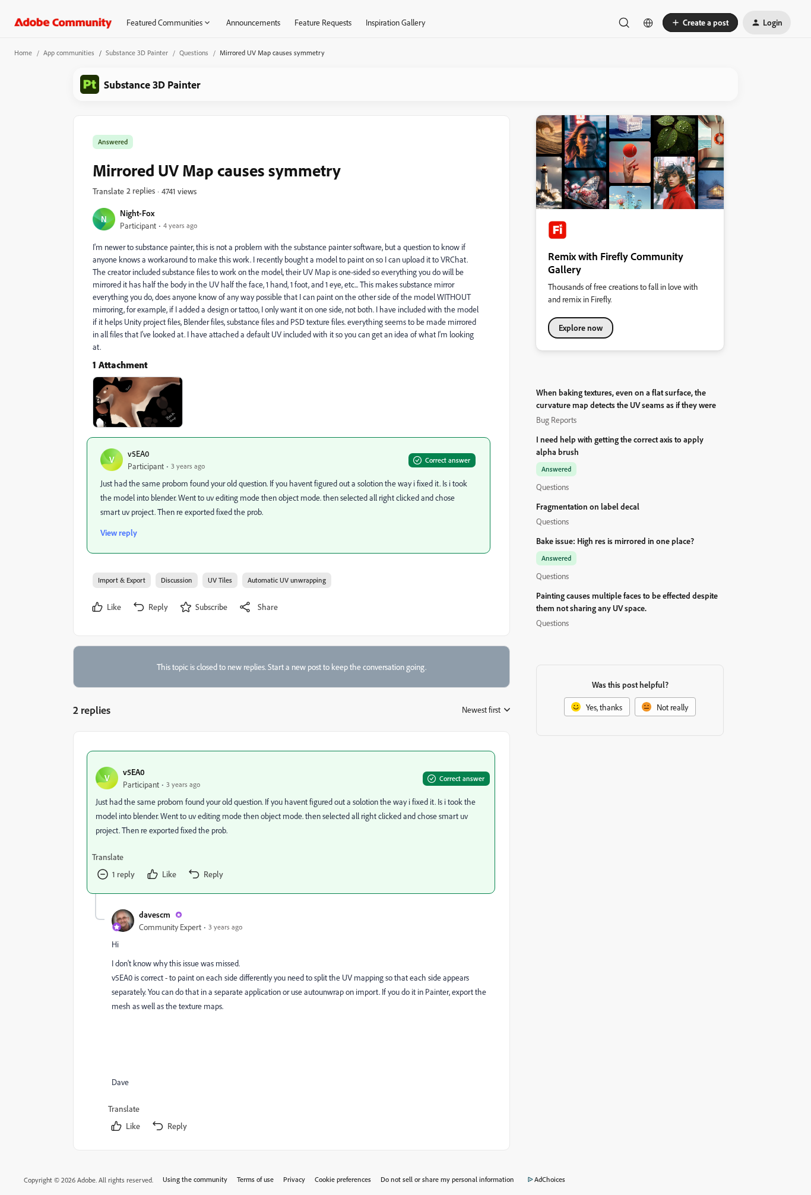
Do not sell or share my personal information (447, 1179)
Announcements (253, 22)
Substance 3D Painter (137, 52)
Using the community (195, 1179)
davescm (154, 914)
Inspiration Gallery (395, 22)
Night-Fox (137, 213)
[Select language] (648, 22)
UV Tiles (220, 580)
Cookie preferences (343, 1179)
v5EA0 (138, 453)
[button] (700, 22)
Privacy (294, 1179)
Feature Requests (322, 22)
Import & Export (121, 580)
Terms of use (255, 1179)
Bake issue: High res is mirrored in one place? (615, 541)
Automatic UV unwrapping (287, 580)
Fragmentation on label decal (587, 506)
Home (23, 52)
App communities (68, 52)
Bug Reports (556, 420)
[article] (291, 822)
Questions (193, 52)
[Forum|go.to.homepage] (63, 22)
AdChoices (549, 1179)
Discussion (176, 580)
